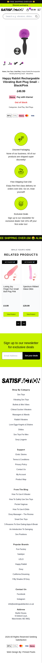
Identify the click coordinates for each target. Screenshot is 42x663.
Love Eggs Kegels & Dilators (21, 425)
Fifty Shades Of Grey (21, 579)
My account (21, 474)
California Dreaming (21, 574)
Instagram (21, 599)
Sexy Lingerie (21, 440)
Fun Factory (21, 549)
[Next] (23, 323)
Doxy (21, 569)
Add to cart (33, 656)
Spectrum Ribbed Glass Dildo (30, 287)
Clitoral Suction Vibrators (21, 410)
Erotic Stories (21, 454)
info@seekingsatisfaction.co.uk (21, 604)
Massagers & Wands (21, 415)
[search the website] (36, 16)
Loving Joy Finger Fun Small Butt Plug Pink (11, 289)
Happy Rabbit (21, 564)
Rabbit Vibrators (21, 420)
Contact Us (21, 469)
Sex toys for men (21, 435)
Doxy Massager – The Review (21, 514)
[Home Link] (12, 10)
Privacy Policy (21, 464)
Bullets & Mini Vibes (21, 405)
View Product (11, 314)
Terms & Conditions (21, 460)
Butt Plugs (29, 107)
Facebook (21, 594)
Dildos (21, 430)
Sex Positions (21, 534)
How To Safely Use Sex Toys (21, 499)
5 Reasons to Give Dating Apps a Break (21, 524)
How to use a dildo (21, 509)
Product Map (21, 479)
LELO (21, 559)
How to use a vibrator (21, 494)
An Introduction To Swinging (21, 529)
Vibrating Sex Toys (21, 400)
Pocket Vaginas (21, 504)
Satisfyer (21, 554)
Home (4, 71)
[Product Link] (11, 272)
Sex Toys (10, 71)
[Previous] (18, 323)
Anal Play (17, 71)
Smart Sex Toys (21, 519)
